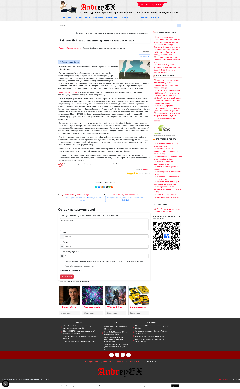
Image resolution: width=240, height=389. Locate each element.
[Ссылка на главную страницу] (98, 5)
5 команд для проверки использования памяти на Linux (166, 195)
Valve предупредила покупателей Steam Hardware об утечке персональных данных (167, 39)
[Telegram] (104, 187)
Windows (125, 18)
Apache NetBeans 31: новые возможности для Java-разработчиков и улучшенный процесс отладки (166, 84)
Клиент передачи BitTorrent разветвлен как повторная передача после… (113, 339)
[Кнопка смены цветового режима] (5, 383)
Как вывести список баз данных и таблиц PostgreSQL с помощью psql (166, 151)
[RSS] (111, 355)
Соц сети (78, 18)
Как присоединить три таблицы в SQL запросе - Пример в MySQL (167, 189)
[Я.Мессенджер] (96, 187)
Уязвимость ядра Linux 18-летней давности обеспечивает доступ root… (116, 347)
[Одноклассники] (101, 187)
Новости (155, 18)
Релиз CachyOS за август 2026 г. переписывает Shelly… (115, 333)
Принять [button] (175, 386)
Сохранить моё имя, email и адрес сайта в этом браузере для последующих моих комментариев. (104, 261)
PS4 (73, 195)
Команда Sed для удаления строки (166, 168)
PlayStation (67, 195)
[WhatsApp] (109, 187)
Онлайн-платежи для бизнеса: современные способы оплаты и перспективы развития (167, 100)
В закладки (145, 56)
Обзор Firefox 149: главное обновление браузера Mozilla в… (152, 327)
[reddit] (112, 187)
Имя (64, 232)
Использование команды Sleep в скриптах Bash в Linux (168, 157)
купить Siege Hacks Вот (68, 92)
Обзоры (144, 18)
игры (88, 195)
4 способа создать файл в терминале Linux (166, 145)
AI (133, 18)
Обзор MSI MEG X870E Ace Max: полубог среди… (79, 341)
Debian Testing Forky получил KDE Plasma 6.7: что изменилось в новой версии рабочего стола (167, 92)
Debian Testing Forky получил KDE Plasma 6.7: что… (115, 328)
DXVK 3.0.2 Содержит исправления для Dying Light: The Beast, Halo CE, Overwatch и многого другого (167, 68)
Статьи (120, 195)
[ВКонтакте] (99, 187)
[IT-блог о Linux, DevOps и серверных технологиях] (68, 7)
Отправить (68, 276)
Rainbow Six (80, 195)
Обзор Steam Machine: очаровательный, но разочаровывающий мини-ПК (78, 327)
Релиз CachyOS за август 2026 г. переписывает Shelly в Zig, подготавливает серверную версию (167, 117)
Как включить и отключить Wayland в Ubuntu (150, 336)
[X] (107, 187)
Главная (67, 18)
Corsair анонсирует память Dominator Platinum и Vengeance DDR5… (151, 332)
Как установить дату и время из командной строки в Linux (167, 183)
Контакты (151, 361)
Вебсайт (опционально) (72, 252)
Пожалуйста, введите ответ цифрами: (80, 266)
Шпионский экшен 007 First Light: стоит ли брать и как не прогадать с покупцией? (166, 52)
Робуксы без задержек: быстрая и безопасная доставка (167, 46)
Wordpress (98, 18)
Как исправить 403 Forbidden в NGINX (167, 173)
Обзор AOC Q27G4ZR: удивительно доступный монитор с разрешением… (79, 332)
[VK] (123, 355)
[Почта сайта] (117, 355)
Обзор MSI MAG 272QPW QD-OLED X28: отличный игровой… (80, 337)
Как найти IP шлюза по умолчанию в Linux (164, 162)
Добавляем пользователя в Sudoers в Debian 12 (166, 178)
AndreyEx (146, 169)
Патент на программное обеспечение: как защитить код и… (149, 340)
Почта (65, 242)
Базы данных (112, 18)
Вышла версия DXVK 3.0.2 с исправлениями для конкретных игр (167, 59)
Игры (115, 195)
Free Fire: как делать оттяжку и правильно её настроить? (167, 210)
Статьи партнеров (74, 48)
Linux (87, 18)
